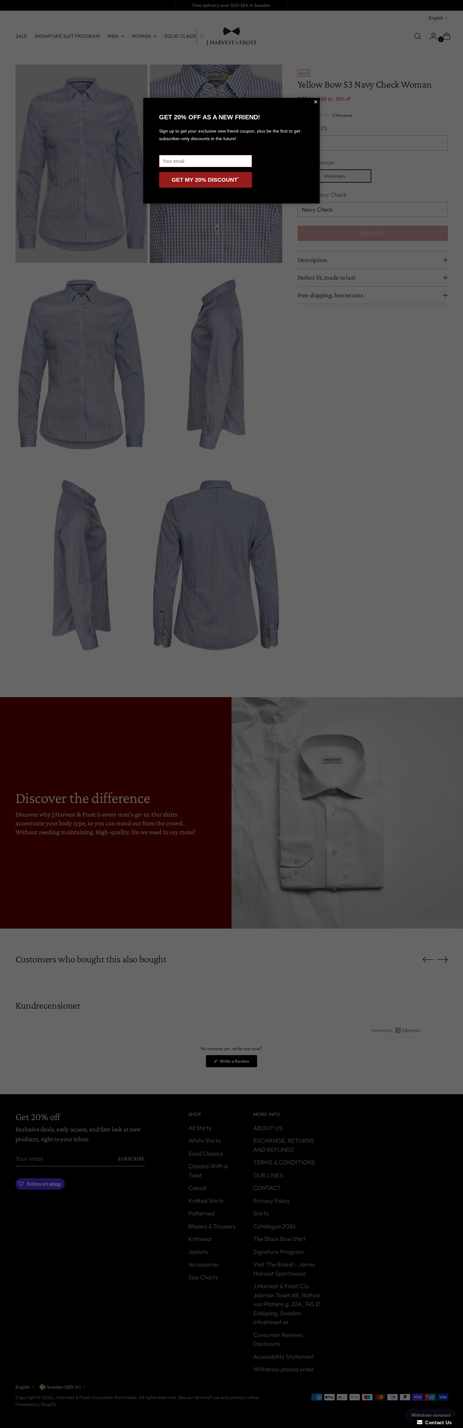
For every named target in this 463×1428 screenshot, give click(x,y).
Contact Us (437, 1422)
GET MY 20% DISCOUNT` (205, 180)
